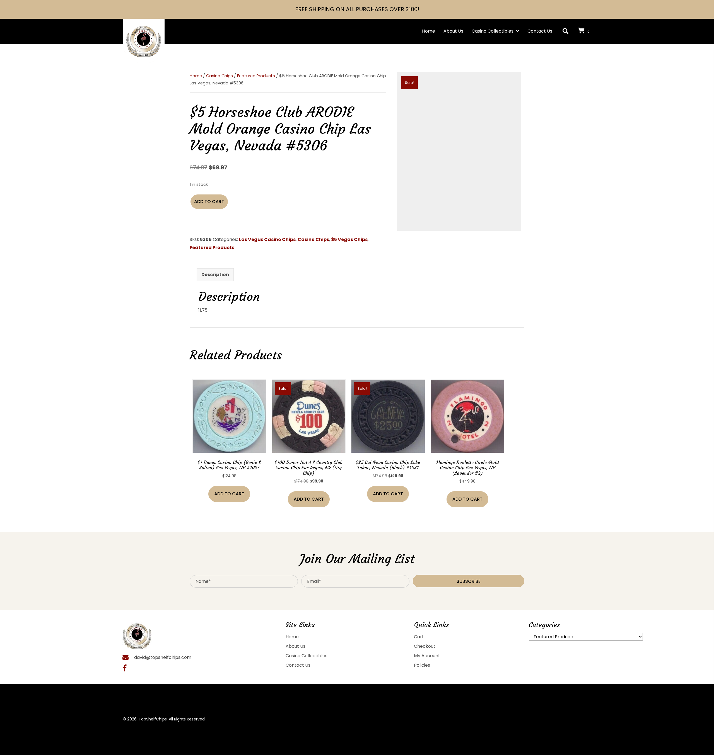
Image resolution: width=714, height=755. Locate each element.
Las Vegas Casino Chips (267, 239)
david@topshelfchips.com (162, 657)
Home (196, 76)
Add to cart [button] (229, 494)
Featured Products (256, 76)
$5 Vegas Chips (349, 239)
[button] (565, 31)
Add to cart (209, 201)
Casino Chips (219, 76)
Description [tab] (215, 274)
